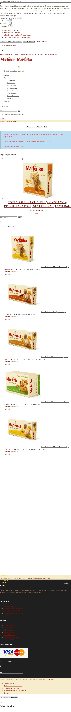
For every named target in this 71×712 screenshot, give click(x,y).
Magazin (6, 77)
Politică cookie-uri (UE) (12, 611)
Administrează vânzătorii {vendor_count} (18, 35)
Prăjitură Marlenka (12, 88)
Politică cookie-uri (10, 45)
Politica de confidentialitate (13, 608)
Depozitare (10, 98)
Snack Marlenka (11, 93)
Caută (19, 217)
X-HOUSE (50, 679)
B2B (5, 103)
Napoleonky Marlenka (13, 96)
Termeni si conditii (10, 606)
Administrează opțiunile (12, 30)
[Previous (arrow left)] (0, 702)
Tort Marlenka (11, 80)
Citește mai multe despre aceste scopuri (17, 37)
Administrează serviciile (12, 32)
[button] (35, 3)
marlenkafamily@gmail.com (47, 54)
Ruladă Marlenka (11, 85)
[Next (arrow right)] (2, 702)
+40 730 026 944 (31, 54)
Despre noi (6, 101)
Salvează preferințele (29, 41)
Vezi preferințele (17, 41)
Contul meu (3, 118)
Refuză (9, 41)
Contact (6, 106)
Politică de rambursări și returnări (15, 613)
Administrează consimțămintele (9, 697)
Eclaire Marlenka (11, 90)
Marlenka (6, 75)
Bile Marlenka (11, 83)
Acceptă (3, 41)
